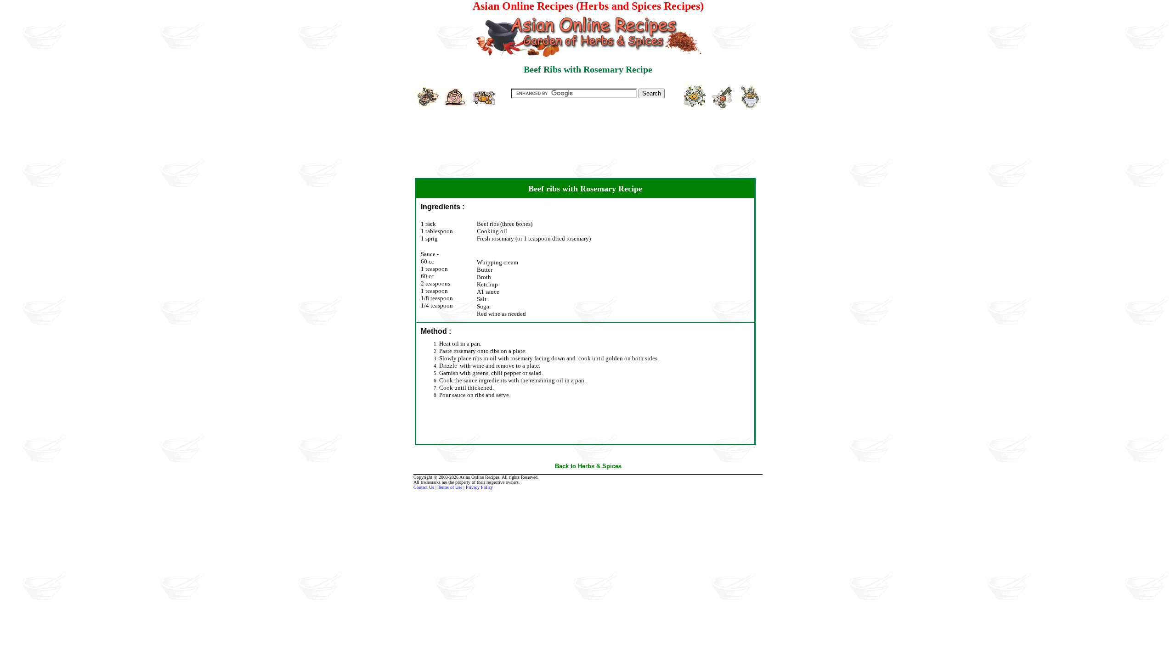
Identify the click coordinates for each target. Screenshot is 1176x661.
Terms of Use (450, 487)
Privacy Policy (479, 487)
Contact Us (423, 487)
